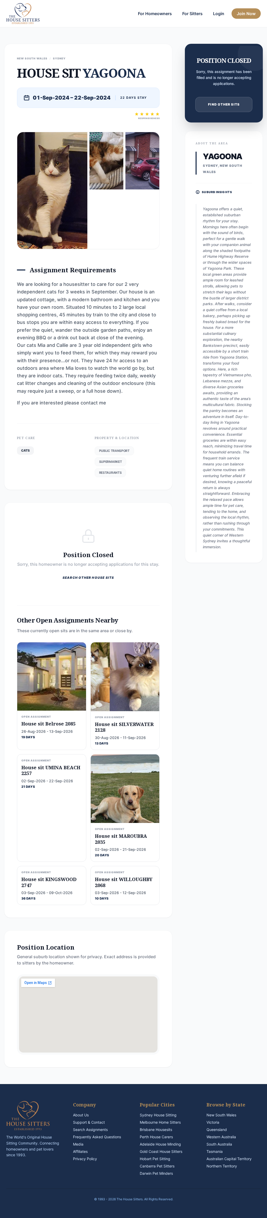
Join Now (246, 13)
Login (218, 13)
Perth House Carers (156, 1137)
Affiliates (80, 1151)
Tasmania (215, 1151)
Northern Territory (222, 1166)
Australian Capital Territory (229, 1159)
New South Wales (221, 1115)
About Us (81, 1115)
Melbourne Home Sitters (160, 1122)
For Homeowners (155, 13)
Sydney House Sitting (158, 1115)
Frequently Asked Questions (97, 1137)
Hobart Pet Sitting (155, 1159)
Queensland (217, 1129)
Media (78, 1144)
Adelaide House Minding (160, 1144)
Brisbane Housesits (156, 1129)
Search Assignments (90, 1129)
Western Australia (221, 1137)
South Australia (219, 1144)
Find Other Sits (224, 104)
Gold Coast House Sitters (161, 1151)
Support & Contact (89, 1122)
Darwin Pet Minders (156, 1173)
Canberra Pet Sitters (157, 1166)
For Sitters (192, 13)
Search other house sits (88, 578)
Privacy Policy (85, 1159)
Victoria (213, 1122)
